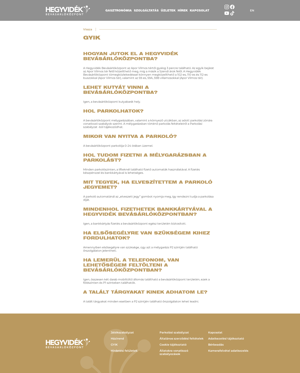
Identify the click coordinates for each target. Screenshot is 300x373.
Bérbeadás (216, 344)
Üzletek (168, 10)
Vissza (87, 29)
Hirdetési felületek (124, 350)
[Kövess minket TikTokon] (232, 14)
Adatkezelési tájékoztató (226, 338)
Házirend (117, 338)
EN (252, 10)
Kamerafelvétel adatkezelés (228, 350)
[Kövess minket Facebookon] (232, 8)
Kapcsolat (199, 10)
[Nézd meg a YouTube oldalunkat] (226, 14)
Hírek (183, 10)
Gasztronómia (118, 10)
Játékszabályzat (122, 332)
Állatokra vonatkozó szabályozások (174, 352)
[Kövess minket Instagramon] (226, 8)
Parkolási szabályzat (174, 332)
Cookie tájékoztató (173, 344)
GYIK (114, 344)
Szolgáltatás (146, 10)
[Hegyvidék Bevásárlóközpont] (68, 10)
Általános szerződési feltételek (181, 338)
